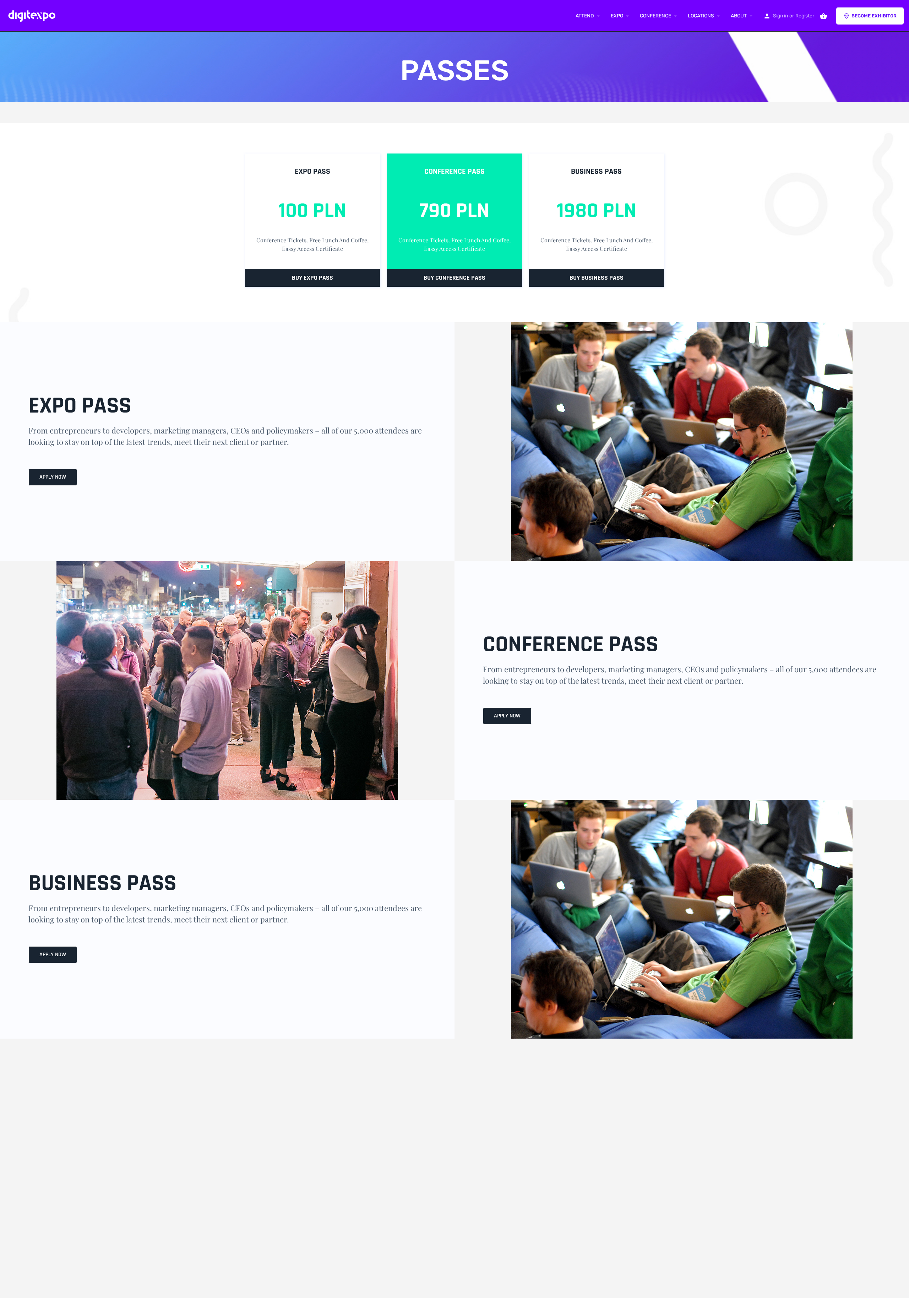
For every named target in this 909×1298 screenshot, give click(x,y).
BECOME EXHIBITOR (874, 15)
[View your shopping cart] (823, 16)
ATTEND (585, 16)
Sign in (780, 16)
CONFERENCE (655, 16)
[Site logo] (33, 15)
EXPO (617, 16)
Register (804, 16)
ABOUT (739, 16)
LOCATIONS (701, 16)
